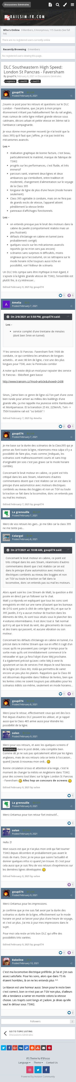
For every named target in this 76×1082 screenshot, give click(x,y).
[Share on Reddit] (32, 1047)
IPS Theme (31, 1058)
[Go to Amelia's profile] (6, 304)
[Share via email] (43, 1047)
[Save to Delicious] (26, 1047)
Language (23, 1062)
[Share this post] (71, 95)
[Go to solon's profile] (6, 734)
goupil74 (11, 76)
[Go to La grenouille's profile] (6, 513)
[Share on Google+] (15, 1047)
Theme (38, 1062)
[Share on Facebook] (9, 1047)
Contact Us (52, 1062)
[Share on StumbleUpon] (37, 1047)
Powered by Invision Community (38, 1076)
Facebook (46, 1069)
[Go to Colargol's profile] (6, 537)
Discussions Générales (49, 76)
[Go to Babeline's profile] (6, 961)
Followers (35, 1021)
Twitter (38, 1069)
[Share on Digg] (20, 1047)
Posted (25, 95)
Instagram (29, 1069)
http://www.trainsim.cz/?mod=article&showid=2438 (33, 381)
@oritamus (10, 749)
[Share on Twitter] (3, 1047)
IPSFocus (45, 1058)
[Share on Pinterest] (49, 1047)
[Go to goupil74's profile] (6, 94)
